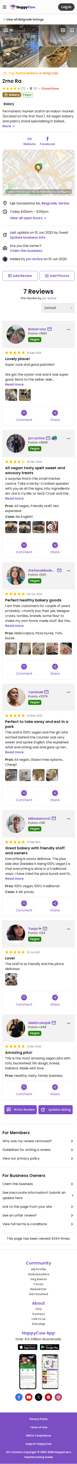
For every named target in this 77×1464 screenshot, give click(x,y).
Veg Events (38, 1279)
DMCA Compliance (38, 1435)
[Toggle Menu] (4, 7)
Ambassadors (38, 1274)
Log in (66, 7)
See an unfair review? (19, 1215)
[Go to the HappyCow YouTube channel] (28, 1397)
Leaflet (11, 192)
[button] (38, 168)
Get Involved (38, 1294)
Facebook (47, 144)
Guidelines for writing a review (26, 1149)
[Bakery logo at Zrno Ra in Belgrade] (52, 527)
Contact (38, 1314)
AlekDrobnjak (39, 1022)
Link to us (39, 1319)
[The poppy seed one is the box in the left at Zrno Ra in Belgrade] (11, 395)
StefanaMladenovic (42, 570)
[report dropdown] (68, 329)
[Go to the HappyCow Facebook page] (19, 1397)
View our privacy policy (21, 1158)
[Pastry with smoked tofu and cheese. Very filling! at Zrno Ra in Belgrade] (52, 775)
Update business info (27, 237)
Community (38, 1263)
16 (11, 30)
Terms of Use (38, 1427)
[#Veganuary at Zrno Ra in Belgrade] (11, 527)
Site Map (38, 1324)
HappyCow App (38, 1333)
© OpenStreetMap (43, 192)
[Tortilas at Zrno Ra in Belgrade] (11, 649)
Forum (38, 1284)
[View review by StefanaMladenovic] (16, 576)
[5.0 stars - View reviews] (11, 88)
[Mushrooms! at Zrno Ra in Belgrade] (38, 775)
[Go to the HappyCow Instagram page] (58, 1397)
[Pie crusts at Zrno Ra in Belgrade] (38, 649)
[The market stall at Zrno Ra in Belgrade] (38, 527)
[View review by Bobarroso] (16, 334)
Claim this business (26, 250)
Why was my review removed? (27, 1141)
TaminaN (35, 692)
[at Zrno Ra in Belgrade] (25, 395)
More (6, 126)
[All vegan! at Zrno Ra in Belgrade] (11, 775)
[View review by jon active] (16, 443)
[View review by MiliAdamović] (16, 824)
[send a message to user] (50, 329)
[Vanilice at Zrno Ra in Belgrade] (66, 649)
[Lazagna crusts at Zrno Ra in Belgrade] (25, 649)
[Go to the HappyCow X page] (38, 1397)
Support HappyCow (38, 1444)
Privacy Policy (39, 1419)
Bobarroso (37, 329)
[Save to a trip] (63, 30)
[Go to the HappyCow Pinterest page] (48, 1397)
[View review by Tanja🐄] (16, 934)
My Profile (38, 1269)
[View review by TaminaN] (16, 697)
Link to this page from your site (27, 1206)
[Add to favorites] (72, 30)
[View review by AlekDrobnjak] (16, 1028)
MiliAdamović (39, 818)
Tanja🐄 (35, 928)
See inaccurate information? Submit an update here (34, 1195)
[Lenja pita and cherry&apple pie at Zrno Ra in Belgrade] (11, 979)
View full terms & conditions (24, 1224)
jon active (34, 259)
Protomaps (24, 192)
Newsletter (38, 1289)
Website (29, 144)
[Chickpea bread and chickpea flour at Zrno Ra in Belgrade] (52, 649)
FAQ (39, 1309)
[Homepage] (22, 7)
